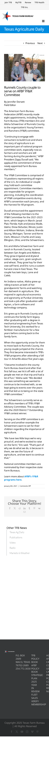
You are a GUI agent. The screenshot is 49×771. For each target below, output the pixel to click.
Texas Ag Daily (17, 532)
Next (40, 43)
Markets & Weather (20, 553)
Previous (30, 43)
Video (13, 542)
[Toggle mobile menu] (43, 21)
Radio (13, 547)
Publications (16, 537)
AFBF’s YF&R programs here (21, 478)
